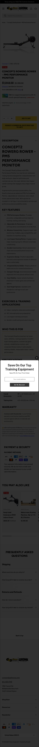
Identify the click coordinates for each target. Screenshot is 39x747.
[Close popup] (37, 358)
